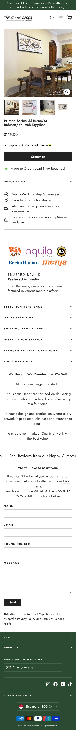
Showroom (11, 647)
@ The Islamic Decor (17, 695)
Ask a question (18, 361)
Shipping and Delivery (24, 328)
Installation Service (23, 339)
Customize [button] (38, 156)
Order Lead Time (19, 317)
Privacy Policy (26, 619)
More (7, 637)
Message (11, 562)
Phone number (17, 543)
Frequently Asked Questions (30, 350)
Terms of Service (53, 619)
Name (8, 505)
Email (9, 524)
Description (15, 181)
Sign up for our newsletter (23, 659)
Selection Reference (23, 307)
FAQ (66, 481)
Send (12, 602)
